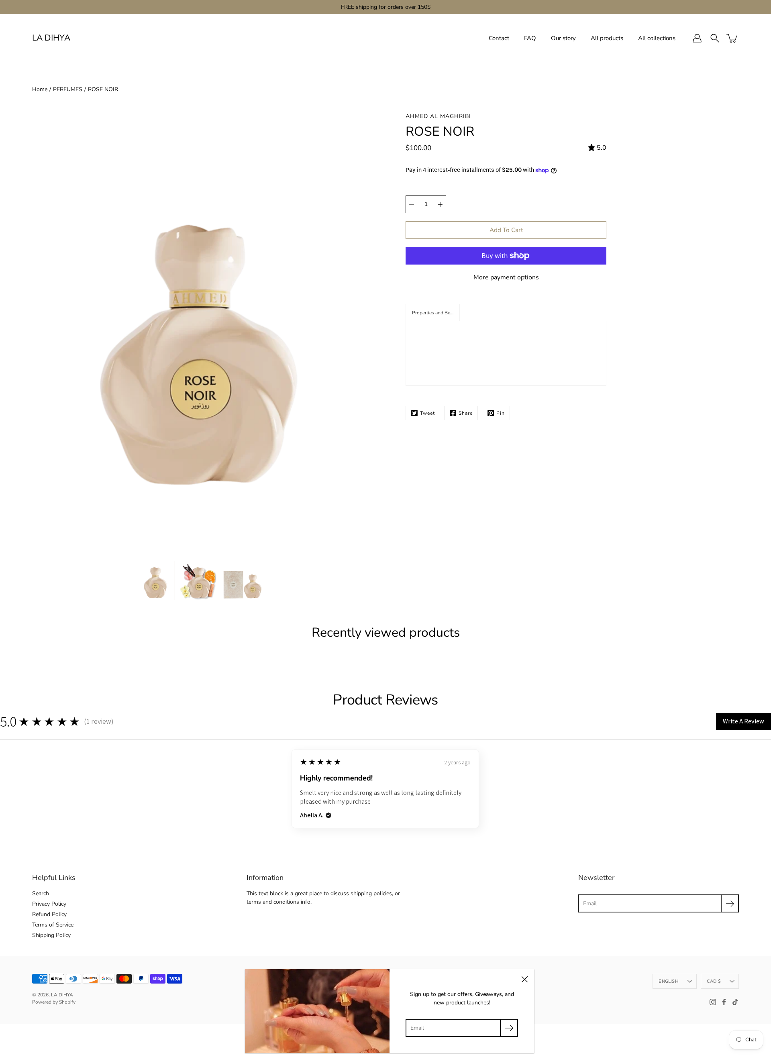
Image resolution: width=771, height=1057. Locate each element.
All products (607, 38)
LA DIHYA (51, 38)
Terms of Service (52, 925)
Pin (500, 413)
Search (40, 893)
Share (466, 413)
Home (39, 89)
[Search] (714, 38)
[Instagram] (712, 1002)
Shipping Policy (51, 935)
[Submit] (730, 903)
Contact (499, 38)
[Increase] (440, 204)
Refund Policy (49, 914)
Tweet (427, 413)
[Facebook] (724, 1002)
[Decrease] (412, 204)
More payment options (506, 277)
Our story (563, 38)
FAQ (530, 38)
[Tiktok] (735, 1002)
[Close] (524, 978)
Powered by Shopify (53, 1002)
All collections (656, 38)
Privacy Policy (49, 904)
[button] (433, 312)
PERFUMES (67, 89)
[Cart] (732, 38)
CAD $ (714, 981)
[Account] (697, 38)
